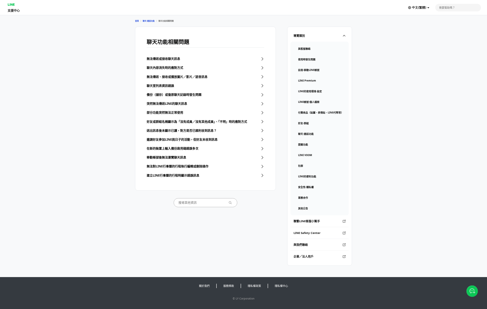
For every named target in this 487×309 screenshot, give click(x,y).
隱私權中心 (281, 286)
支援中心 (14, 10)
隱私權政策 (254, 286)
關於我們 (204, 286)
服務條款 (228, 286)
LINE (11, 4)
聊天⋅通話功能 (149, 21)
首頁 (137, 21)
